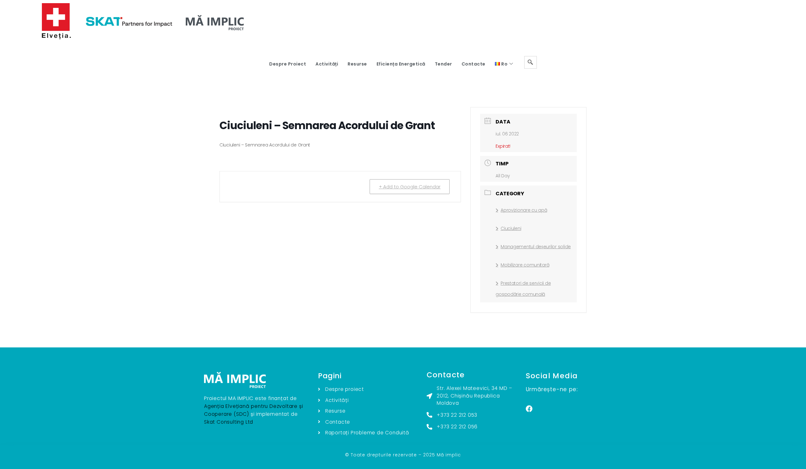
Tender (443, 64)
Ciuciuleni (511, 228)
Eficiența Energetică (401, 64)
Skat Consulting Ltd (228, 422)
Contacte (473, 64)
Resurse (357, 64)
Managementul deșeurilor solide (536, 246)
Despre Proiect (287, 64)
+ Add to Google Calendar (409, 186)
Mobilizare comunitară (525, 265)
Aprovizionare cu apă (524, 210)
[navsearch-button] (530, 62)
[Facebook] (529, 408)
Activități (326, 64)
